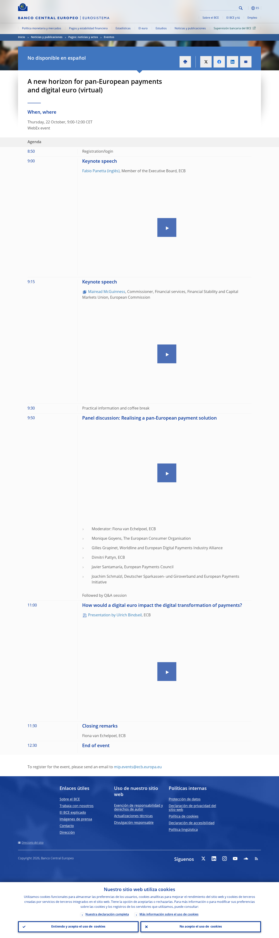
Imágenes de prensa (76, 819)
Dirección (67, 832)
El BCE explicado (73, 812)
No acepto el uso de (201, 926)
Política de (184, 816)
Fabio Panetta (94, 171)
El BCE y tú (233, 18)
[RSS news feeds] (256, 858)
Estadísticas (123, 28)
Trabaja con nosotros (77, 806)
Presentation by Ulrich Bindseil (115, 615)
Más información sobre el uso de (169, 914)
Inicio (21, 37)
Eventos (109, 37)
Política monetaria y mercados (41, 28)
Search (241, 8)
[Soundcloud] (245, 858)
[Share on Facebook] (219, 61)
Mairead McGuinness (106, 292)
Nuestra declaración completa (107, 914)
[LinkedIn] (213, 858)
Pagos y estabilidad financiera (88, 28)
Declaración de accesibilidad (191, 823)
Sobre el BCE (211, 18)
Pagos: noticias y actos (83, 37)
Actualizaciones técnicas (133, 816)
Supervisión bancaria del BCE (232, 28)
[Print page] (185, 61)
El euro (143, 28)
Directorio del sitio (32, 842)
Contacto (67, 826)
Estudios (161, 28)
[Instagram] (224, 858)
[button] (247, 8)
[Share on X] (206, 61)
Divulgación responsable (134, 823)
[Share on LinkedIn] (232, 61)
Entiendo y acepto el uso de (78, 926)
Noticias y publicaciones (190, 28)
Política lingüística (183, 830)
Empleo (252, 18)
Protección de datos (185, 799)
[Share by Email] (245, 61)
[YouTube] (235, 858)
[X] (203, 858)
